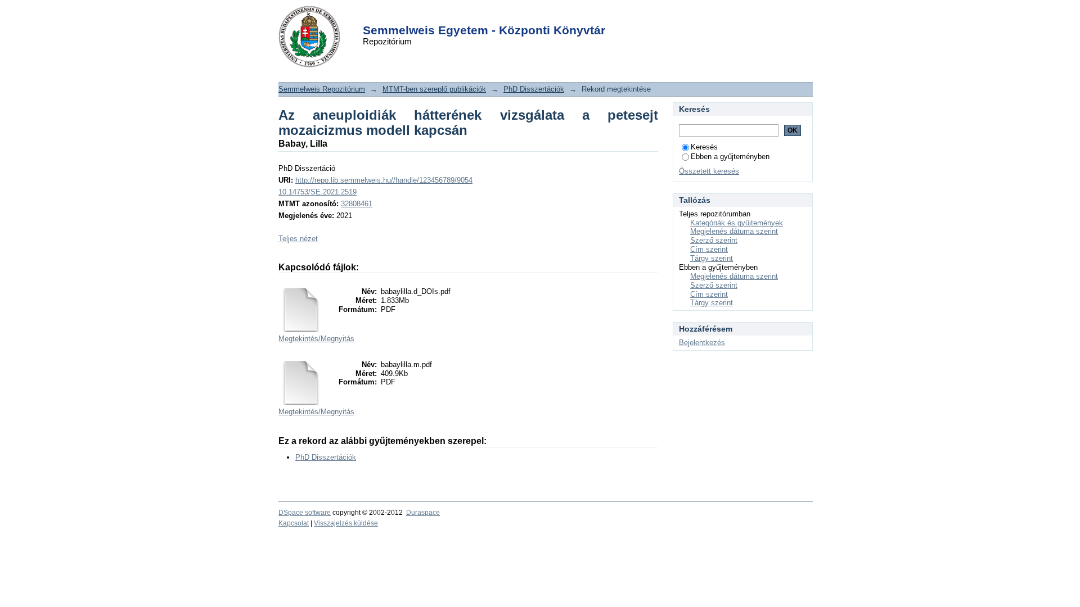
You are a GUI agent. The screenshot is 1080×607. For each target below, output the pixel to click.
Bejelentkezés (702, 342)
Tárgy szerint (711, 258)
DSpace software (304, 513)
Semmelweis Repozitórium (321, 89)
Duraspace (423, 513)
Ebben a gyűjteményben (730, 156)
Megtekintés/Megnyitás (316, 338)
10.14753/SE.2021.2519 (317, 192)
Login (520, 16)
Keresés (704, 147)
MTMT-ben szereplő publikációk (434, 89)
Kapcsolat (293, 523)
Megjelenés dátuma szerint (734, 231)
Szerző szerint (713, 240)
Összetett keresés (709, 171)
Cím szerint (709, 249)
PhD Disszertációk (533, 89)
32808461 (356, 204)
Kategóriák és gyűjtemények (736, 223)
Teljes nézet (298, 238)
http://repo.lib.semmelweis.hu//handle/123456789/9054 (383, 180)
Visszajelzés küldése (346, 523)
